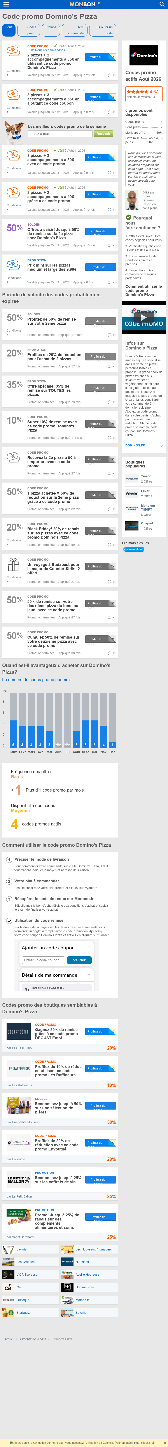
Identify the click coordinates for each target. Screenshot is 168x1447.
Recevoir (103, 133)
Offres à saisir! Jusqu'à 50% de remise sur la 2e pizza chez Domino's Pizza (53, 233)
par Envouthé (16, 1159)
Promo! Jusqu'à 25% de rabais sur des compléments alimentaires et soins (57, 1221)
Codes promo (31, 30)
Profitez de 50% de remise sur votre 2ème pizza (51, 321)
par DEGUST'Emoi (19, 1048)
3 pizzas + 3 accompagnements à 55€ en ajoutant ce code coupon (53, 99)
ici (152, 1442)
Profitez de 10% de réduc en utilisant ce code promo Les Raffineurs (58, 1070)
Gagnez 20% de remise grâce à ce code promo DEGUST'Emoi (56, 1033)
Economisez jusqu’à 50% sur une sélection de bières (58, 1108)
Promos (51, 27)
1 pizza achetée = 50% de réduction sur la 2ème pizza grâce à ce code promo (53, 497)
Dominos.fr (135, 445)
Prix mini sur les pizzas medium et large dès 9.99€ (51, 267)
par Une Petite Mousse (22, 1122)
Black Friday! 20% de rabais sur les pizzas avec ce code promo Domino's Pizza (53, 533)
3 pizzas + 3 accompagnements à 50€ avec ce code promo (50, 159)
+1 (114, 75)
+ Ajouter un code (104, 30)
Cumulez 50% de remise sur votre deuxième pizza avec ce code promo (53, 641)
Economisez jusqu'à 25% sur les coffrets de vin (58, 1180)
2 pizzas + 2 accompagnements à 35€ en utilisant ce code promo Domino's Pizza (53, 61)
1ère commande (76, 30)
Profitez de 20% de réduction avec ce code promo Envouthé (57, 1145)
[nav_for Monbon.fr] (6, 4)
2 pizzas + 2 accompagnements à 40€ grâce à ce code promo (50, 196)
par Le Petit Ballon (19, 1196)
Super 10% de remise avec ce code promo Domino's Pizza (52, 426)
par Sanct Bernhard (20, 1237)
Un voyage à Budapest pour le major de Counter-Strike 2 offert (53, 568)
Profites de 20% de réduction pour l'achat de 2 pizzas (54, 357)
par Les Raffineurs (19, 1085)
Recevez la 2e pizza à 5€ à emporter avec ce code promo (51, 461)
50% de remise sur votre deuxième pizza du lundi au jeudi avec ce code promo (52, 605)
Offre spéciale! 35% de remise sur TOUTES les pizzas (49, 390)
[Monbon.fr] (84, 4)
